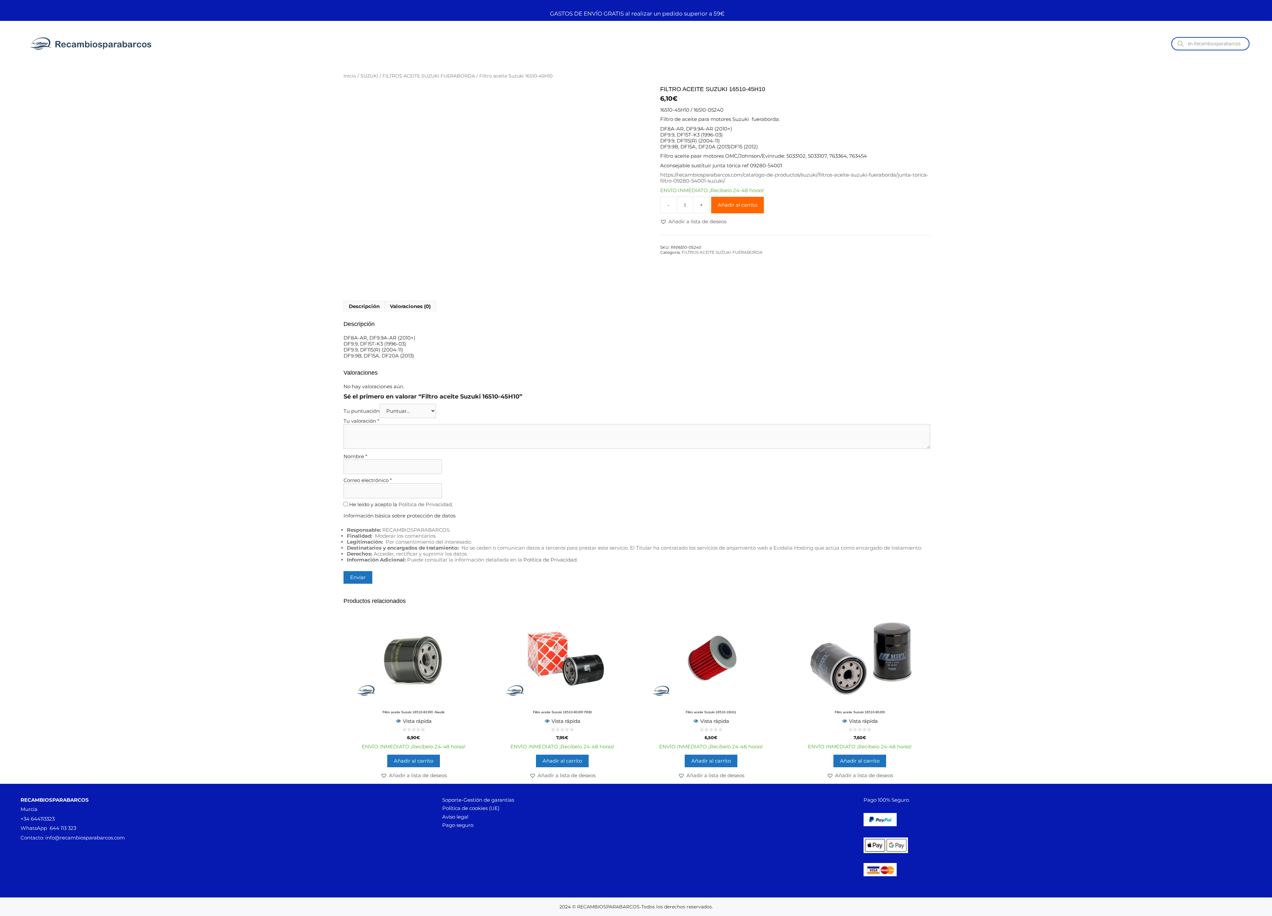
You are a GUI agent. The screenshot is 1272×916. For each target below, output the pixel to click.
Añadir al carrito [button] (413, 761)
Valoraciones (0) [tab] (410, 306)
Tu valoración (361, 421)
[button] (693, 221)
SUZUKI (369, 76)
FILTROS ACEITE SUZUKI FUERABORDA (429, 76)
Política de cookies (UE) (471, 808)
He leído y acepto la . (400, 504)
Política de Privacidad (425, 504)
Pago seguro (457, 825)
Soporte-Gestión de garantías (478, 800)
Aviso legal (455, 817)
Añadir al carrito (737, 205)
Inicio (350, 76)
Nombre (355, 456)
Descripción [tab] (364, 306)
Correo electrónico (368, 480)
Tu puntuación (362, 411)
